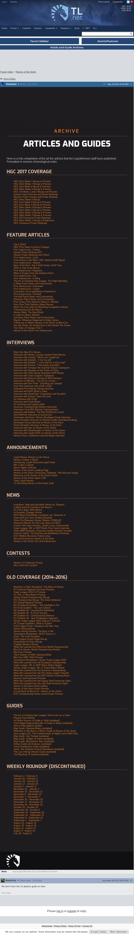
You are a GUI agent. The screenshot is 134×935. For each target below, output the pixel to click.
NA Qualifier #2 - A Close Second (30, 613)
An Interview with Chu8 (25, 399)
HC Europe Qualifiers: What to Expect (33, 623)
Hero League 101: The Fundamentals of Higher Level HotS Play (46, 733)
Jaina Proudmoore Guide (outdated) (31, 746)
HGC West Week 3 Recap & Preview (32, 212)
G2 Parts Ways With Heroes (28, 510)
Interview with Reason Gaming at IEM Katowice (38, 378)
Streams (38, 28)
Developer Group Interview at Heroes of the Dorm (38, 422)
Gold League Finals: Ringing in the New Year (36, 626)
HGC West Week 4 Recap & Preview (32, 207)
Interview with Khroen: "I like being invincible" (36, 365)
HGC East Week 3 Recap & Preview (32, 202)
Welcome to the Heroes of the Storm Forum (36, 475)
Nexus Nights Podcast (25, 467)
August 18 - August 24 (25, 825)
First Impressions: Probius (27, 249)
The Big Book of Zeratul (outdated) (31, 754)
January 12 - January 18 (26, 783)
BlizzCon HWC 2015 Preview (28, 657)
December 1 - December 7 (27, 797)
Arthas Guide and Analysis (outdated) (32, 744)
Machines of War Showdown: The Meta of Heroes (39, 587)
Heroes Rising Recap (24, 628)
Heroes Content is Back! (26, 459)
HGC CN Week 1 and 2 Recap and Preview (35, 191)
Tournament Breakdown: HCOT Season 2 (34, 634)
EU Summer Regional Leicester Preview (34, 589)
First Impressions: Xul (25, 275)
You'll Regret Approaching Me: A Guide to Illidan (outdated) (43, 723)
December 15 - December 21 (28, 791)
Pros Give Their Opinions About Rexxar (33, 304)
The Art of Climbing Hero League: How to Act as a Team (42, 715)
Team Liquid (103, 2)
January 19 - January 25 (26, 781)
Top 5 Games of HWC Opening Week (32, 654)
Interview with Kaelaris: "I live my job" (33, 360)
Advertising (47, 926)
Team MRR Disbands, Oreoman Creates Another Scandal (43, 530)
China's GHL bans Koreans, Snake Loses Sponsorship (41, 525)
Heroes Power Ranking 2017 (28, 252)
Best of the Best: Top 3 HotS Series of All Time (38, 265)
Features (65, 28)
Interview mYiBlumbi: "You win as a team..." (36, 380)
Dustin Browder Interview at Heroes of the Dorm (38, 425)
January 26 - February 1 (26, 778)
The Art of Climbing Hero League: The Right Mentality (41, 281)
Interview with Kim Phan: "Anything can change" (38, 383)
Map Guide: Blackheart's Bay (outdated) (34, 741)
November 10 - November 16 (28, 804)
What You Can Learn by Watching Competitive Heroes (41, 307)
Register (13, 2)
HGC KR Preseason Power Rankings (32, 218)
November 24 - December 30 (28, 799)
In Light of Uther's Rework (27, 315)
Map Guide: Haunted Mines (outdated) (33, 728)
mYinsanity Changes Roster (28, 512)
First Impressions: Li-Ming (27, 278)
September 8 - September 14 (28, 817)
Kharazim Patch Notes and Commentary (34, 299)
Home (4, 28)
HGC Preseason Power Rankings (30, 223)
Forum (14, 28)
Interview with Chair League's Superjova (34, 375)
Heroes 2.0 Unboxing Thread (28, 562)
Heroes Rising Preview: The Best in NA (33, 631)
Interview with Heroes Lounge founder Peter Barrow (39, 354)
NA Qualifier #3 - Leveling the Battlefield (34, 610)
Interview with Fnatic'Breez (27, 401)
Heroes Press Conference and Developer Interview (39, 435)
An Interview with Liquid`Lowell (29, 404)
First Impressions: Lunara (26, 288)
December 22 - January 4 (26, 789)
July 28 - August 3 (23, 833)
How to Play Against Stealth (28, 725)
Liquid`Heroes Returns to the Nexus (32, 457)
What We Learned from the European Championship (40, 662)
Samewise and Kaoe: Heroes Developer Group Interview (42, 417)
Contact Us (87, 926)
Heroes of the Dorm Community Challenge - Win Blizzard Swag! (46, 473)
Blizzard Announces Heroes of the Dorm (34, 538)
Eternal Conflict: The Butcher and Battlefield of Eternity (41, 533)
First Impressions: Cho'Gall (27, 294)
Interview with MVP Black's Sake (30, 391)
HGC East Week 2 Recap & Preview (32, 204)
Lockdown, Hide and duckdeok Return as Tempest (39, 504)
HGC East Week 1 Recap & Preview (32, 210)
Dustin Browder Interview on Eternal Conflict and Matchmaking (45, 420)
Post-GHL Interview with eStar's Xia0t (33, 386)
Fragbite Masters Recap (26, 644)
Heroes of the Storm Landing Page (31, 470)
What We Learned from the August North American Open (42, 681)
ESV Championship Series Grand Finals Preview (38, 694)
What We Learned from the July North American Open (41, 683)
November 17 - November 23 (28, 802)
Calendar (27, 28)
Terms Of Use (74, 926)
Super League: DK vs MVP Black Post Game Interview (41, 528)
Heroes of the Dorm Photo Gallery (31, 686)
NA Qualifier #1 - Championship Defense (34, 615)
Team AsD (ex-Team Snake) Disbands (33, 517)
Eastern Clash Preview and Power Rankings (36, 194)
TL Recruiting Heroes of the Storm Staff (34, 483)
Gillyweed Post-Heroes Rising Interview (33, 388)
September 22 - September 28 (29, 812)
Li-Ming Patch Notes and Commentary (33, 283)
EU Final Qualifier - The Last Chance (32, 607)
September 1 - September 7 (28, 820)
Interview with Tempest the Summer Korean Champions (42, 367)
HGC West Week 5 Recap (27, 199)
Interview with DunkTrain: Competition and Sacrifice (40, 394)
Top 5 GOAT (20, 244)
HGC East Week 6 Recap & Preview (32, 186)
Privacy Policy (60, 926)
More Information (118, 931)
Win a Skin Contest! (24, 465)
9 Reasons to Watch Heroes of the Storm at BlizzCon (41, 322)
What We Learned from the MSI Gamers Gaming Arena (41, 675)
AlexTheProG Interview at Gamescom (33, 414)
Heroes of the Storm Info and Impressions (35, 541)
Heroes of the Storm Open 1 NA (30, 478)
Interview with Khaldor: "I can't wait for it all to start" (40, 362)
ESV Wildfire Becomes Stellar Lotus (32, 536)
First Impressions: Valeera (27, 262)
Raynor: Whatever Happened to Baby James (36, 320)
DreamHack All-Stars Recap (28, 641)
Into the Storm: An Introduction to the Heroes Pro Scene (42, 325)
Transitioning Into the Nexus (28, 309)
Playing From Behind (24, 718)
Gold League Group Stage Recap (30, 639)
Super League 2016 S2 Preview (29, 592)
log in (60, 911)
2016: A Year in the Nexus (27, 268)
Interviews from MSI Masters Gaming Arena (36, 409)
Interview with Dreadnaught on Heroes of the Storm (39, 430)
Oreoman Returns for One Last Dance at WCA (37, 523)
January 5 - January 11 (25, 786)
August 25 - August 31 (25, 823)
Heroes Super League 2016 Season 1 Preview (37, 621)
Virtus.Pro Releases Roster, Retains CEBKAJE (37, 520)
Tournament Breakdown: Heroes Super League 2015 (40, 660)
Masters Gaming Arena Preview (30, 678)
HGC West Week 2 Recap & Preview (32, 215)
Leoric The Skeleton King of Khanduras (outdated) (39, 749)
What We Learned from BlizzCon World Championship (41, 647)
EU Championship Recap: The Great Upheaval (37, 600)
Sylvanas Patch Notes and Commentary (34, 317)
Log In (4, 2)
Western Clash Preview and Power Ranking (35, 197)
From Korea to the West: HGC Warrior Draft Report (39, 260)
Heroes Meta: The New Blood (28, 312)
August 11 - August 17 (25, 828)
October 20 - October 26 (26, 807)
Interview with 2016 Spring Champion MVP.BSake (39, 373)
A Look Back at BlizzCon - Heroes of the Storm (37, 691)
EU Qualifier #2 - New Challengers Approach (36, 618)
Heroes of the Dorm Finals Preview (31, 688)
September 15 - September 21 (29, 815)
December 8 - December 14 (27, 794)
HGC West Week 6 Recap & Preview (32, 189)
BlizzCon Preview (22, 652)
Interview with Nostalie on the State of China (36, 370)
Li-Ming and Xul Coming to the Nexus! (33, 507)
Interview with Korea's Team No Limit (32, 396)
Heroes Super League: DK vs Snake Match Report (39, 667)
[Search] (131, 34)
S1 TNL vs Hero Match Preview (30, 594)
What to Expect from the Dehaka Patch (33, 273)
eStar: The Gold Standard (26, 636)
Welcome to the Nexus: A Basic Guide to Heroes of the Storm (45, 731)
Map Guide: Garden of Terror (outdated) (33, 738)
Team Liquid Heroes (24, 480)
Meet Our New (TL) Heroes (27, 352)
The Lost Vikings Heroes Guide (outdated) (35, 751)
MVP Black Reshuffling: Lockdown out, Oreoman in (40, 515)
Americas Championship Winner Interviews (35, 407)
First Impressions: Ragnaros (28, 270)
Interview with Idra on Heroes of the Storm (35, 427)
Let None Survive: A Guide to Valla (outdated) (36, 720)
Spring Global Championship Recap (31, 597)
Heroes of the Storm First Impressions (33, 330)
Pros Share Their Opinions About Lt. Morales (36, 302)
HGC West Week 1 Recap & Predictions (34, 220)
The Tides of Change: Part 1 (28, 328)
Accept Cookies (99, 931)
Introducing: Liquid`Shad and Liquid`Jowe (34, 462)
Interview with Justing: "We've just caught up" (37, 357)
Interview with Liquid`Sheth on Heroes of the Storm (39, 433)
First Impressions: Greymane (28, 286)
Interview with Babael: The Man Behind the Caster (39, 412)
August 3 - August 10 (24, 830)
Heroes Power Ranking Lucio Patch (31, 255)
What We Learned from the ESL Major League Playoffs (41, 673)
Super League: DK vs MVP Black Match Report (38, 665)
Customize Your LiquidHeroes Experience (34, 291)
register (71, 911)
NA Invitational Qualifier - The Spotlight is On (36, 605)
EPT (88, 28)
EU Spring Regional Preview (28, 602)
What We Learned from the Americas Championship (40, 670)
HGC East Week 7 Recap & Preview (32, 181)
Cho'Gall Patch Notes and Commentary (33, 296)
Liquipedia (118, 2)
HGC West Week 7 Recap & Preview (32, 184)
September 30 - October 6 (27, 810)
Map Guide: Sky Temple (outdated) (31, 736)
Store (77, 28)
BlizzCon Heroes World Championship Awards (37, 649)
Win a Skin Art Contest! (25, 565)
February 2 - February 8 (25, 776)
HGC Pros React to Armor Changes (31, 247)
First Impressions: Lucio (26, 257)
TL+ (95, 28)
